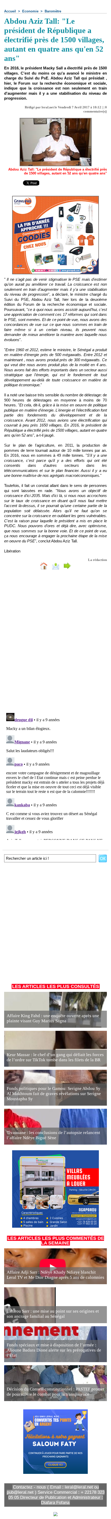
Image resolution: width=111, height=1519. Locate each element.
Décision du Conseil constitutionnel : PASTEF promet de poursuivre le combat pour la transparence (55, 1392)
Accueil (10, 11)
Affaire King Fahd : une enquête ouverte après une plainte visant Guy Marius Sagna (53, 1018)
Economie (30, 11)
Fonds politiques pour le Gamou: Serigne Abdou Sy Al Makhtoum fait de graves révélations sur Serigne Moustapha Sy (54, 1093)
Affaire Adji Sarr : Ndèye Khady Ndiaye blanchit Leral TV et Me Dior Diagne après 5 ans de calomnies (55, 1275)
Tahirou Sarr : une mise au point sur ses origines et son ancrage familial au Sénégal (53, 1314)
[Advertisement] (53, 921)
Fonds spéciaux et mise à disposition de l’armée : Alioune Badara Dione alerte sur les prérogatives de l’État (54, 1350)
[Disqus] (55, 642)
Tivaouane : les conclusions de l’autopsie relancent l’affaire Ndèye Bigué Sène (53, 1135)
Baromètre (53, 11)
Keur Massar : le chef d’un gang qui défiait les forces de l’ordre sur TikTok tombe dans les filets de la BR (55, 1057)
